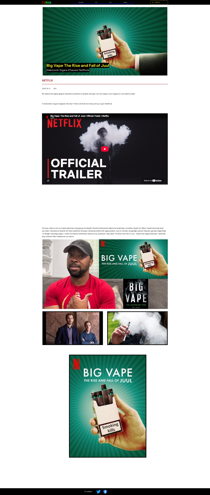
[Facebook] (105, 491)
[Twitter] (98, 491)
